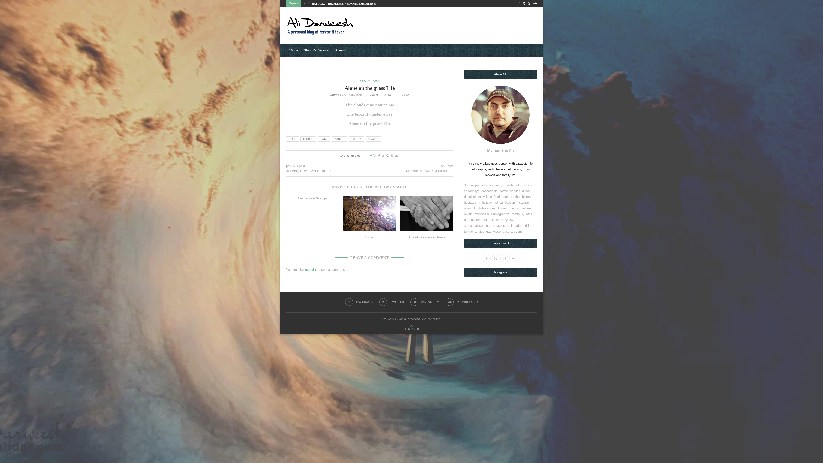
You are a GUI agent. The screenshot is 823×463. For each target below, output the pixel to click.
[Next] (309, 3)
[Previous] (304, 3)
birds (292, 139)
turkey (468, 231)
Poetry (356, 139)
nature (339, 139)
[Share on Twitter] (383, 156)
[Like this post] (374, 155)
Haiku (323, 139)
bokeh (508, 185)
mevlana (526, 208)
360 (466, 185)
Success (369, 237)
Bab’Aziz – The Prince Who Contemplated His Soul (349, 3)
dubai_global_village (478, 196)
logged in (311, 269)
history (527, 196)
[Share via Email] (396, 155)
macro (513, 208)
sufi (509, 225)
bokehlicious (523, 185)
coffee (503, 191)
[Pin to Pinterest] (387, 155)
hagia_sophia (511, 196)
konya (502, 208)
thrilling (527, 225)
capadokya (471, 191)
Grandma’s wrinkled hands (427, 237)
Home (293, 50)
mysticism (482, 214)
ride (466, 220)
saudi (485, 220)
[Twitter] (524, 3)
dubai (526, 191)
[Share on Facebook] (379, 155)
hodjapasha (472, 202)
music (468, 214)
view (506, 231)
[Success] (369, 213)
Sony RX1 (507, 220)
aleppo (475, 185)
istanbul (469, 208)
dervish (515, 191)
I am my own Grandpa (312, 198)
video (497, 231)
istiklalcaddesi (486, 208)
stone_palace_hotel (477, 225)
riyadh (475, 220)
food (497, 196)
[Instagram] (529, 3)
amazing (488, 185)
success (499, 225)
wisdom (516, 231)
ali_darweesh (353, 94)
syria (517, 225)
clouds (308, 139)
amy (499, 185)
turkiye (479, 231)
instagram (524, 202)
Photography (500, 214)
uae (488, 231)
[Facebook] (519, 3)
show (495, 220)
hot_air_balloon (504, 202)
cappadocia (489, 191)
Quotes (373, 139)
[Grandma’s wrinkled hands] (426, 213)
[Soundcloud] (535, 3)
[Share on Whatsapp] (392, 155)
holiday (487, 202)
